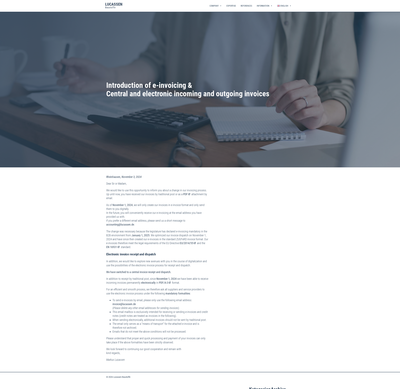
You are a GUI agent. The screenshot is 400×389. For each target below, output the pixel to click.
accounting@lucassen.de (120, 224)
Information (263, 6)
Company (214, 6)
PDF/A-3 (163, 282)
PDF (185, 194)
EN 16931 (111, 247)
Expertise (231, 6)
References (246, 6)
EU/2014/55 (186, 243)
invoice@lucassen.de (124, 304)
